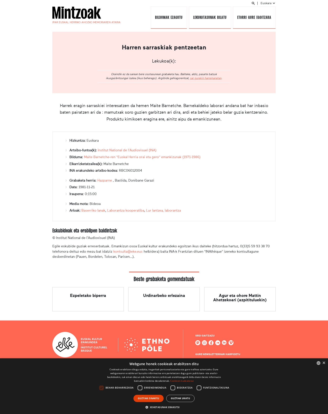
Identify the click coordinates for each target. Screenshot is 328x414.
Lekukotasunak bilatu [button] (209, 17)
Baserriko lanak (93, 210)
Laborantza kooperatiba (125, 210)
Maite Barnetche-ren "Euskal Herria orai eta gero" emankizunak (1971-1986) (142, 157)
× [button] (323, 363)
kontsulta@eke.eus (128, 251)
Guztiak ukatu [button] (180, 398)
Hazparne (104, 180)
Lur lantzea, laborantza (163, 210)
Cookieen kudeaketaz (182, 380)
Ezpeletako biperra (88, 295)
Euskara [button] (266, 3)
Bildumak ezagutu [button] (168, 17)
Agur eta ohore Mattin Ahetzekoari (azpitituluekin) (240, 297)
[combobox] (318, 363)
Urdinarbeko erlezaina (164, 295)
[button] (164, 407)
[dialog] (164, 386)
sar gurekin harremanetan (205, 78)
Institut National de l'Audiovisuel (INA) (127, 150)
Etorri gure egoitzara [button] (254, 17)
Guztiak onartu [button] (148, 398)
